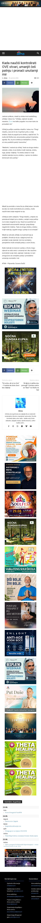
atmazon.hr (34, 893)
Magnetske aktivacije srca (13, 826)
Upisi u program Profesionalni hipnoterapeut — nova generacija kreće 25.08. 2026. (21, 845)
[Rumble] (18, 426)
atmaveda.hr (35, 899)
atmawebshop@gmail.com (15, 896)
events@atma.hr (12, 904)
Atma (5, 78)
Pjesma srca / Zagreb (11, 821)
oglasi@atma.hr (18, 891)
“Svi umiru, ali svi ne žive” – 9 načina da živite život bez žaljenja (10, 385)
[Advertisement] (20, 28)
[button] (3, 53)
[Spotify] (22, 426)
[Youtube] (31, 426)
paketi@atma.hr (15, 917)
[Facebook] (9, 426)
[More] (32, 83)
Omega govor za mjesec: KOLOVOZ (16, 831)
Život (10, 121)
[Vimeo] (27, 426)
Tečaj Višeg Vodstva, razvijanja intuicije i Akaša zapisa (21, 836)
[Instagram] (14, 426)
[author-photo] (20, 408)
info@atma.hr (11, 886)
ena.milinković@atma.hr (14, 912)
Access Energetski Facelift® (13, 812)
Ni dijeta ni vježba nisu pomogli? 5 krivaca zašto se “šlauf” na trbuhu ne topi (30, 386)
